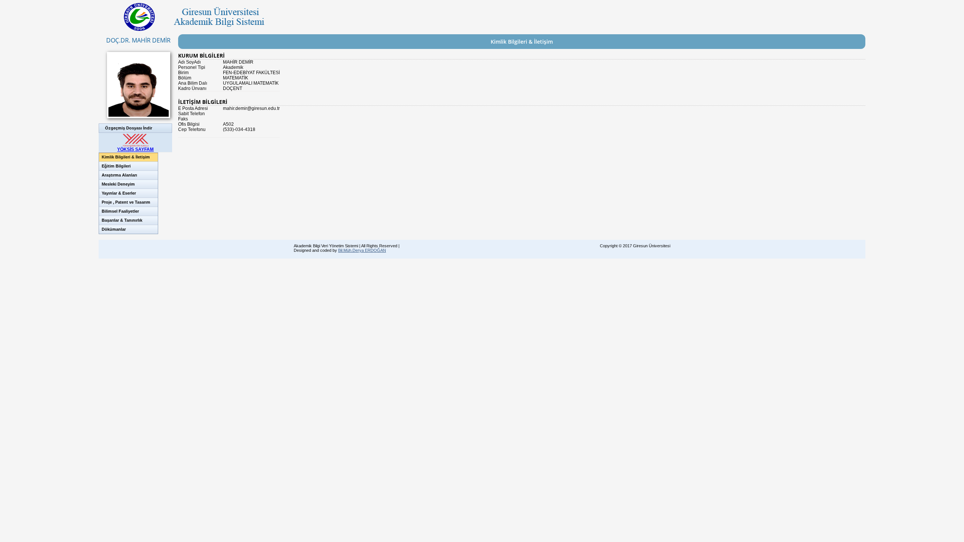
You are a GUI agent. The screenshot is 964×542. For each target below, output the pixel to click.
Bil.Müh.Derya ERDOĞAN (362, 250)
